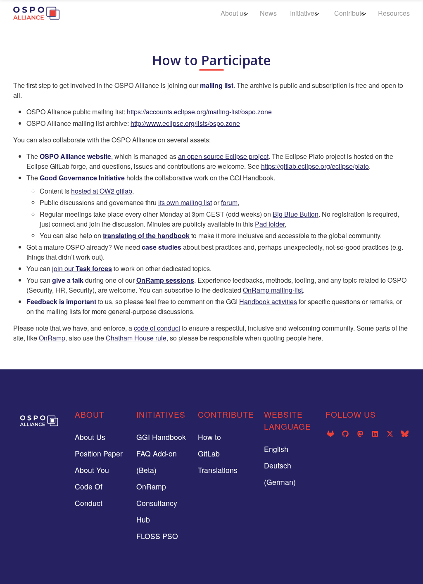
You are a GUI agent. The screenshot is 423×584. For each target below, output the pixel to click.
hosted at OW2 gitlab (101, 191)
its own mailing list (185, 202)
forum (229, 202)
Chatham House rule (136, 338)
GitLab (209, 453)
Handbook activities (268, 301)
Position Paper (99, 453)
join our (82, 268)
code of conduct (157, 328)
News (268, 13)
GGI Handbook (161, 437)
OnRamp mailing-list (273, 290)
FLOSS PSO (157, 536)
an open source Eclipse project (223, 156)
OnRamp (52, 338)
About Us (90, 437)
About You (92, 470)
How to (209, 437)
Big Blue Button (295, 214)
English (276, 449)
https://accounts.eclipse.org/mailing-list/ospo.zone (199, 111)
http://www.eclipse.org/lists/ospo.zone (185, 123)
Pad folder (270, 224)
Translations (218, 470)
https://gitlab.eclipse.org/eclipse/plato (315, 166)
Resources (394, 13)
